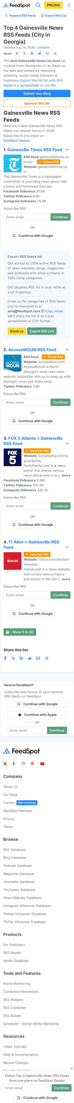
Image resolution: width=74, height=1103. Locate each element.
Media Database (16, 961)
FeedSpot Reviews (17, 811)
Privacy (9, 819)
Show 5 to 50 (23, 632)
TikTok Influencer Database (24, 922)
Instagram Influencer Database (27, 906)
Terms (8, 827)
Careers (19, 803)
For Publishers (14, 945)
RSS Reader (12, 953)
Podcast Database (17, 866)
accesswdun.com (51, 362)
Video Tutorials (15, 1047)
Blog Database (14, 858)
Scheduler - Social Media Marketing (31, 1024)
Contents (43, 47)
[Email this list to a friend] (47, 53)
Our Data (10, 795)
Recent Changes (16, 1063)
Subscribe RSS (14, 208)
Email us (16, 331)
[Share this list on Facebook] (16, 53)
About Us (10, 787)
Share (7, 53)
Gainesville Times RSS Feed (34, 149)
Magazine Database (18, 874)
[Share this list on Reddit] (39, 53)
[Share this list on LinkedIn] (32, 53)
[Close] (71, 1068)
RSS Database (14, 850)
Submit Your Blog (37, 93)
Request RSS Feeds (22, 15)
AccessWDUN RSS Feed (32, 349)
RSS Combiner (14, 1008)
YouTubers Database (19, 890)
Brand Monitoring (16, 984)
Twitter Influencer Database (24, 914)
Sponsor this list (37, 103)
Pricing (53, 5)
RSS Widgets (13, 1000)
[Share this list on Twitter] (24, 53)
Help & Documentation (20, 1054)
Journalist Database (18, 882)
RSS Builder (12, 1016)
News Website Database (22, 898)
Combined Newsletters (21, 991)
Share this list (15, 650)
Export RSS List (56, 15)
